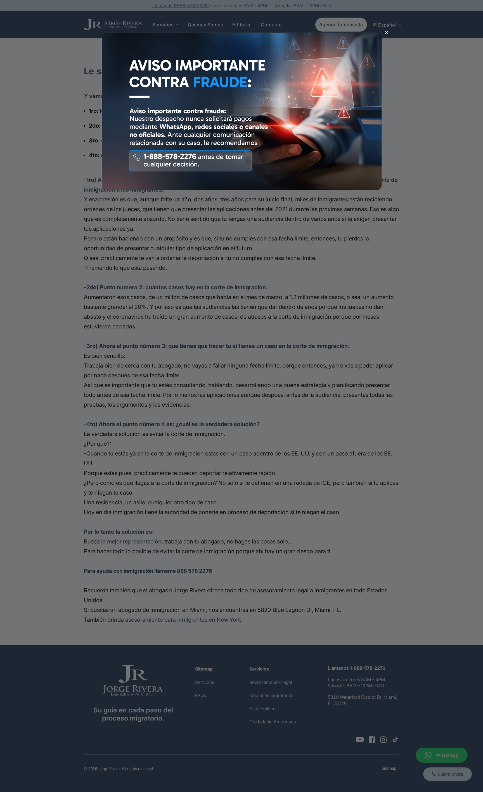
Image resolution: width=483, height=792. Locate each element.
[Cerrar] (386, 32)
